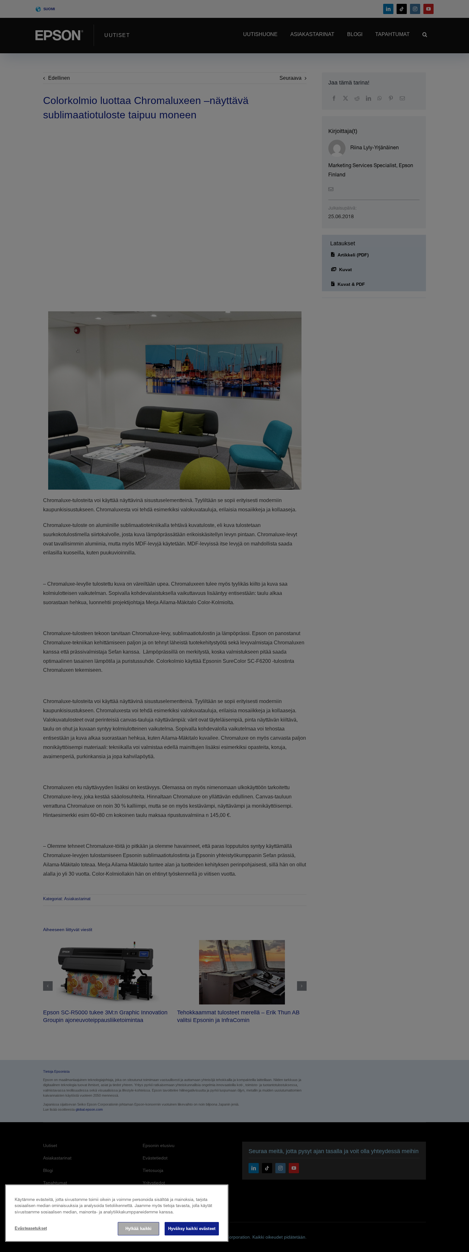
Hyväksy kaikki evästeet (191, 1228)
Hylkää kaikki (138, 1228)
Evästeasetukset (31, 1228)
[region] (116, 1213)
